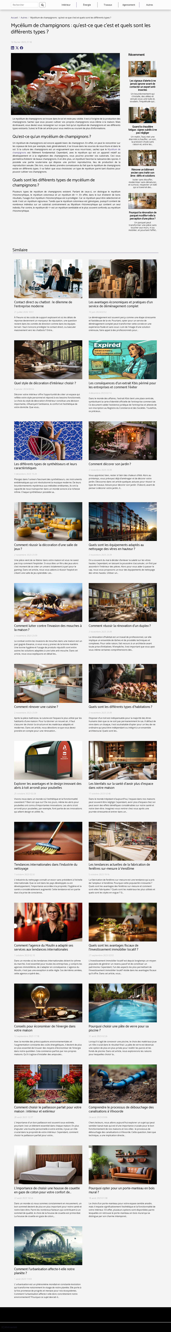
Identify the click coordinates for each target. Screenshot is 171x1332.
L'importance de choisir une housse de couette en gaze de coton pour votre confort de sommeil (47, 1192)
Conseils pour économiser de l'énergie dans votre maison (44, 1028)
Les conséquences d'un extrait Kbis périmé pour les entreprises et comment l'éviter (122, 385)
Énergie (87, 4)
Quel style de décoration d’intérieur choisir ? (45, 383)
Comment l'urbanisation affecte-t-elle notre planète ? (44, 1271)
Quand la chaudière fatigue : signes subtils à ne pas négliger (142, 130)
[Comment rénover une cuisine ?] (48, 683)
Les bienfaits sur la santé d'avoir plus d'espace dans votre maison (121, 786)
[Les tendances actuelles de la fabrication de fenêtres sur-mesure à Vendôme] (123, 841)
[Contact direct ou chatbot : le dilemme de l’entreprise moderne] (48, 278)
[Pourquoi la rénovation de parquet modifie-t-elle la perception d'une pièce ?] (142, 201)
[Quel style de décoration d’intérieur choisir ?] (48, 359)
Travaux (108, 4)
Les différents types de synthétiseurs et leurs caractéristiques (45, 466)
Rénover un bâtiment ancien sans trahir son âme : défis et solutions (142, 173)
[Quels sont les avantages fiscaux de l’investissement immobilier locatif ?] (123, 921)
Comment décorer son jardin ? (110, 464)
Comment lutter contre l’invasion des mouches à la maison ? (48, 628)
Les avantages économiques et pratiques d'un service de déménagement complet (121, 304)
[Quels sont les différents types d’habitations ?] (123, 683)
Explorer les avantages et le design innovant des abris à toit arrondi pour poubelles (47, 786)
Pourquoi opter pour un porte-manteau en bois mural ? (122, 1190)
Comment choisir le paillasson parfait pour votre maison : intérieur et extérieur (47, 1109)
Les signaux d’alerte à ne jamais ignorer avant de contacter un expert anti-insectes (143, 85)
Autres (149, 4)
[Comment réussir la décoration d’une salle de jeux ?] (48, 521)
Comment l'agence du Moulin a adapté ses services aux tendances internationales (43, 947)
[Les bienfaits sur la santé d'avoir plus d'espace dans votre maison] (123, 760)
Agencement (129, 4)
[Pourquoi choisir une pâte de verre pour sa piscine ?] (123, 1002)
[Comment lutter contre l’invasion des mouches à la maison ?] (48, 602)
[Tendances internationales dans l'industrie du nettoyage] (48, 841)
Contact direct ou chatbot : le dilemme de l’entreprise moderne (43, 304)
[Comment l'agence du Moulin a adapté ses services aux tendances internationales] (48, 921)
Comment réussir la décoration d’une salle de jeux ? (45, 547)
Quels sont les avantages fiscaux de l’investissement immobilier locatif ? (113, 947)
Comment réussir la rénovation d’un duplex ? (120, 626)
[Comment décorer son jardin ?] (123, 440)
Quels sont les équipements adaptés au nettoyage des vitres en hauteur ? (116, 547)
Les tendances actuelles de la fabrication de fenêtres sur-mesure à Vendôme (119, 867)
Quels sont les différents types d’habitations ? (120, 707)
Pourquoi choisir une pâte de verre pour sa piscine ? (119, 1028)
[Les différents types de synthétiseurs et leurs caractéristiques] (48, 440)
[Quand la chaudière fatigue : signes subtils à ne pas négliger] (142, 115)
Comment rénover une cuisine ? (36, 707)
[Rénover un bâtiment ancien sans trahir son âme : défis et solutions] (142, 158)
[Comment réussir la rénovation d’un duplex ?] (123, 602)
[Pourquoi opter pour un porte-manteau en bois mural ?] (123, 1164)
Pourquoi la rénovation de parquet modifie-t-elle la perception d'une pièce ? (142, 216)
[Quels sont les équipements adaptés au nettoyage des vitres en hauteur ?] (123, 521)
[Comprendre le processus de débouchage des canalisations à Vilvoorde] (123, 1083)
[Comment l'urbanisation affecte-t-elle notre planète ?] (48, 1245)
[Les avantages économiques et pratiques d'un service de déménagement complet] (123, 278)
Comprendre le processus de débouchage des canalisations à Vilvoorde (121, 1109)
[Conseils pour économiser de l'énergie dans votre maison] (48, 1002)
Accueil (14, 17)
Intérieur (66, 4)
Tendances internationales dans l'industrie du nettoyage (45, 867)
